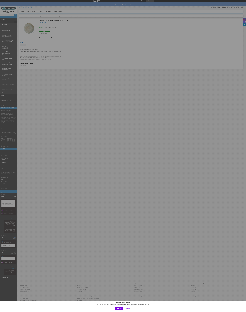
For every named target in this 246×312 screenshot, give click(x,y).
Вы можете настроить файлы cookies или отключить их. (123, 305)
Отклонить (128, 308)
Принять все (119, 308)
